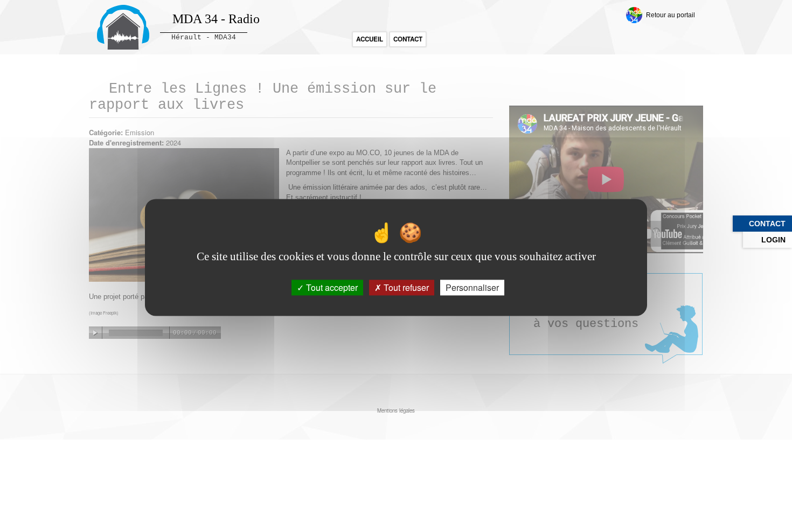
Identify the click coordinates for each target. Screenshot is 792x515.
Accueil (369, 39)
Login (773, 239)
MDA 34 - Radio (216, 19)
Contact (407, 39)
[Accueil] (123, 27)
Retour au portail (670, 14)
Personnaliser (472, 287)
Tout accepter (331, 287)
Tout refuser (405, 287)
